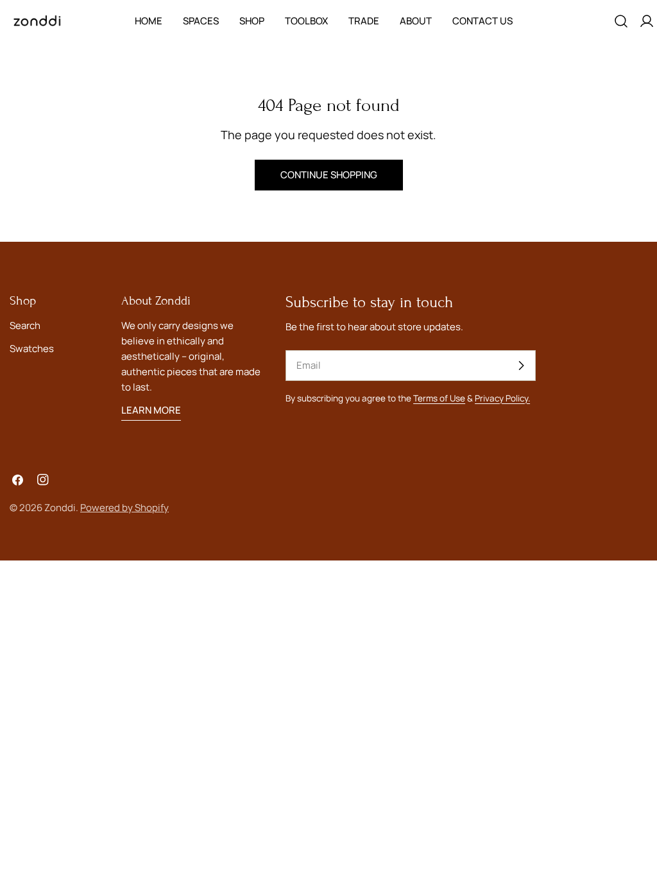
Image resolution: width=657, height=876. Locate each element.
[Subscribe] (521, 365)
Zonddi (60, 507)
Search (25, 325)
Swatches (32, 348)
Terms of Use (439, 398)
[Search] (621, 21)
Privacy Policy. (502, 398)
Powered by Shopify (124, 507)
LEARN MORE (151, 410)
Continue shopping (328, 174)
